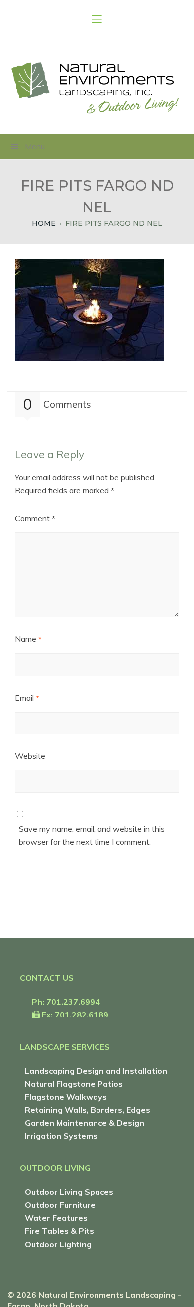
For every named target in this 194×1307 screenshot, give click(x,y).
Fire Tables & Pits (59, 1231)
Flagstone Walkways (66, 1097)
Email (27, 698)
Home (44, 223)
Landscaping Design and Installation (96, 1071)
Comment (35, 518)
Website (30, 756)
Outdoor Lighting (58, 1244)
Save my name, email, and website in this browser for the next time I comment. (92, 835)
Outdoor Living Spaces (69, 1192)
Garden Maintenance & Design (84, 1123)
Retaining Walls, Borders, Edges (87, 1110)
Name (28, 639)
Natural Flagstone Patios (74, 1084)
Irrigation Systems (61, 1136)
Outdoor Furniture (60, 1205)
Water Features (56, 1218)
